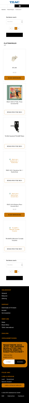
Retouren (5, 296)
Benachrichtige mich (14, 112)
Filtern (14, 35)
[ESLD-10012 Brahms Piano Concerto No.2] (14, 195)
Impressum (21, 396)
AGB (3, 396)
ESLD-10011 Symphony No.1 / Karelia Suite (14, 171)
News (3, 322)
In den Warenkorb (14, 78)
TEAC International (8, 327)
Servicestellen (6, 313)
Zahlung (4, 298)
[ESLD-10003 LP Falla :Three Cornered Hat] (14, 92)
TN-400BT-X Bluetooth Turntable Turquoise (14, 239)
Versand (4, 293)
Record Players (10, 9)
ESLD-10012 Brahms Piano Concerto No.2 (14, 205)
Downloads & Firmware (9, 308)
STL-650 (14, 67)
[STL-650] (14, 58)
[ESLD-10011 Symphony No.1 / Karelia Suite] (14, 161)
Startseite (4, 9)
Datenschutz (11, 396)
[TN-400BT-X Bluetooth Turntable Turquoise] (14, 229)
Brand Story (5, 325)
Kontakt (4, 310)
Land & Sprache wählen (13, 385)
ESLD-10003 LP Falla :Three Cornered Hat (14, 102)
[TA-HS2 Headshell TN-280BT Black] (14, 126)
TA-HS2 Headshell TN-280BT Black (14, 136)
